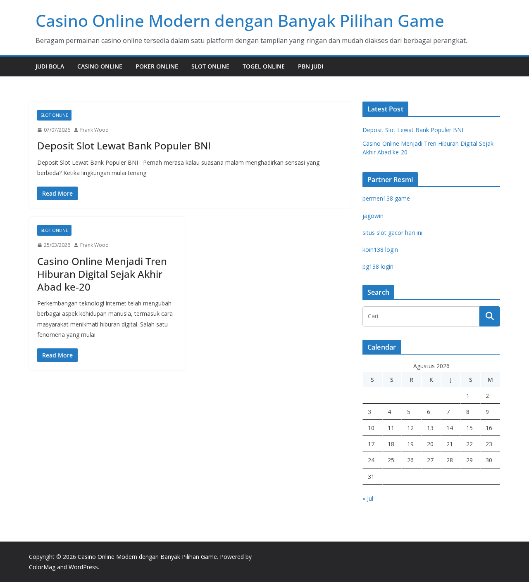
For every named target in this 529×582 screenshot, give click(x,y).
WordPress (83, 567)
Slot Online (210, 66)
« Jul (367, 498)
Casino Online (99, 66)
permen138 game (386, 198)
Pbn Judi (310, 66)
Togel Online (264, 66)
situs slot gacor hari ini (392, 233)
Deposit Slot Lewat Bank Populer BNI (124, 145)
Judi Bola (50, 66)
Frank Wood (94, 129)
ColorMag (42, 567)
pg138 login (377, 266)
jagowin (373, 216)
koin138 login (380, 249)
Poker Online (157, 66)
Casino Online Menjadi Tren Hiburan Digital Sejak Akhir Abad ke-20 (102, 273)
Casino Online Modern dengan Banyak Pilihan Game (240, 20)
